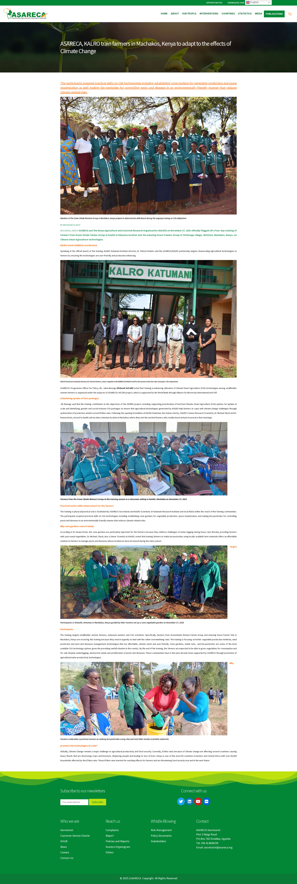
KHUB (63, 841)
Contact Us (66, 858)
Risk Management (161, 830)
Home (164, 13)
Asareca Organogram (118, 847)
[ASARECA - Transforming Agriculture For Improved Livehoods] (25, 14)
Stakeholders (158, 841)
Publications (274, 14)
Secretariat (66, 830)
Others (110, 852)
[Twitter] (181, 801)
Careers (64, 852)
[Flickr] (206, 801)
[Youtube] (198, 801)
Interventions (209, 13)
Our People (189, 13)
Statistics (245, 13)
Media (258, 13)
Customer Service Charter (75, 835)
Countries (228, 13)
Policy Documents (161, 835)
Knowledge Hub (236, 2)
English (254, 2)
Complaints (112, 830)
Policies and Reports (117, 841)
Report (110, 835)
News (63, 847)
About (175, 13)
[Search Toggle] (290, 14)
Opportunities (214, 2)
